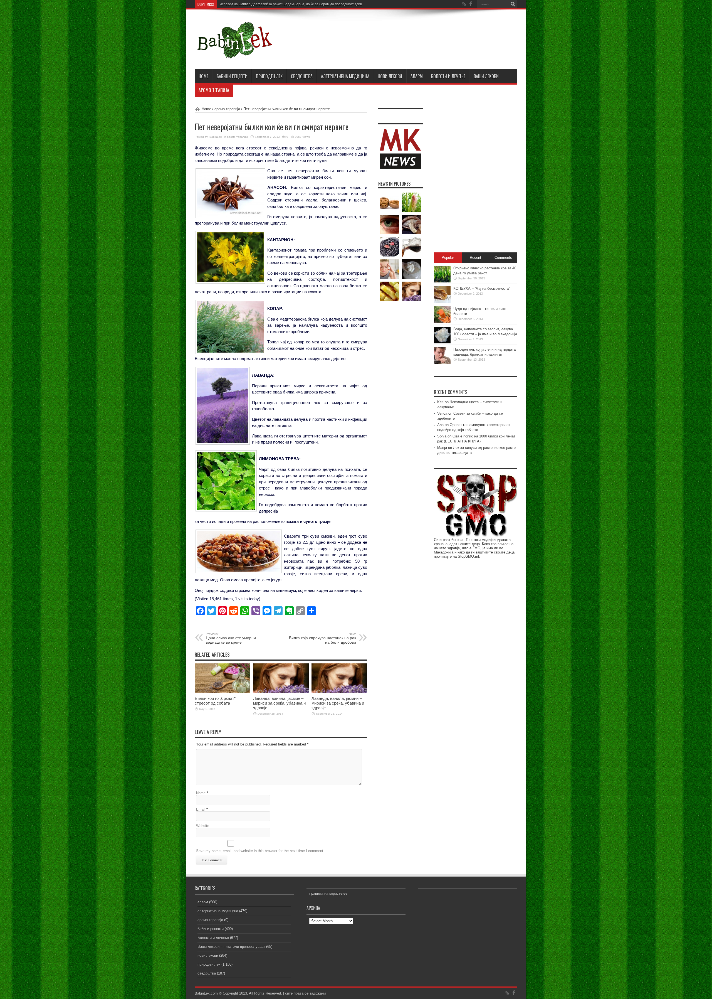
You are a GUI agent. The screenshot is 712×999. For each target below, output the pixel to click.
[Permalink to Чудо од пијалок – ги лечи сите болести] (442, 322)
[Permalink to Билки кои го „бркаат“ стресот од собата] (222, 692)
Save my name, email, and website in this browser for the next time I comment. (260, 851)
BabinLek (215, 136)
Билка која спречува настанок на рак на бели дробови (322, 638)
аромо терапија (214, 90)
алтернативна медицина (345, 76)
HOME (203, 76)
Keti (440, 402)
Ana (440, 425)
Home (206, 109)
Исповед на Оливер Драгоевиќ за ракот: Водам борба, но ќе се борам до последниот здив (290, 4)
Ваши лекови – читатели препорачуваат (231, 946)
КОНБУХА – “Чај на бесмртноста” (481, 288)
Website (202, 826)
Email (200, 809)
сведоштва (302, 76)
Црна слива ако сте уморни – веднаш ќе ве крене (232, 638)
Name (201, 793)
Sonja (441, 436)
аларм (417, 76)
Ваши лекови (486, 76)
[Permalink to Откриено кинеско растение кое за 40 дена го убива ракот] (442, 281)
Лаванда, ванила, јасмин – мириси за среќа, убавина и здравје (279, 703)
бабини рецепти (232, 76)
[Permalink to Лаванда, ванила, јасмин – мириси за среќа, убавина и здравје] (281, 692)
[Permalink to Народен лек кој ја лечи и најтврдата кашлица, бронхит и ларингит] (442, 362)
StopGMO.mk (469, 556)
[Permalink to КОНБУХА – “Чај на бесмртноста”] (442, 301)
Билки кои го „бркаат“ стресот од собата (215, 700)
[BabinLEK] (234, 55)
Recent (475, 257)
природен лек (269, 76)
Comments (503, 257)
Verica (442, 413)
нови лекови (390, 76)
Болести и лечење (448, 76)
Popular (448, 257)
